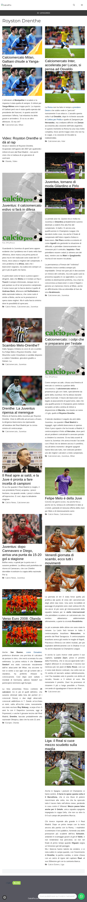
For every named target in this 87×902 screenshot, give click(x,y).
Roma (50, 107)
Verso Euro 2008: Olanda (21, 618)
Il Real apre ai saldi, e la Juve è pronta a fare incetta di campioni (20, 479)
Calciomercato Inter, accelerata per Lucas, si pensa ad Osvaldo (63, 65)
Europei (8, 723)
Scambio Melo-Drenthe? (20, 345)
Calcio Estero (53, 864)
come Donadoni (34, 652)
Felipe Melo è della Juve (63, 498)
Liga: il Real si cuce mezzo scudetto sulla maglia (61, 745)
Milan (21, 125)
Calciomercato (11, 125)
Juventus (65, 295)
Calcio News (10, 307)
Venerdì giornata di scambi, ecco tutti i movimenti (59, 559)
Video (14, 161)
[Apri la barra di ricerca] (74, 5)
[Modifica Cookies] (4, 897)
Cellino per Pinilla (54, 120)
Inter (63, 141)
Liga (62, 864)
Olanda (8, 161)
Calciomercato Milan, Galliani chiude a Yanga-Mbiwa (20, 61)
